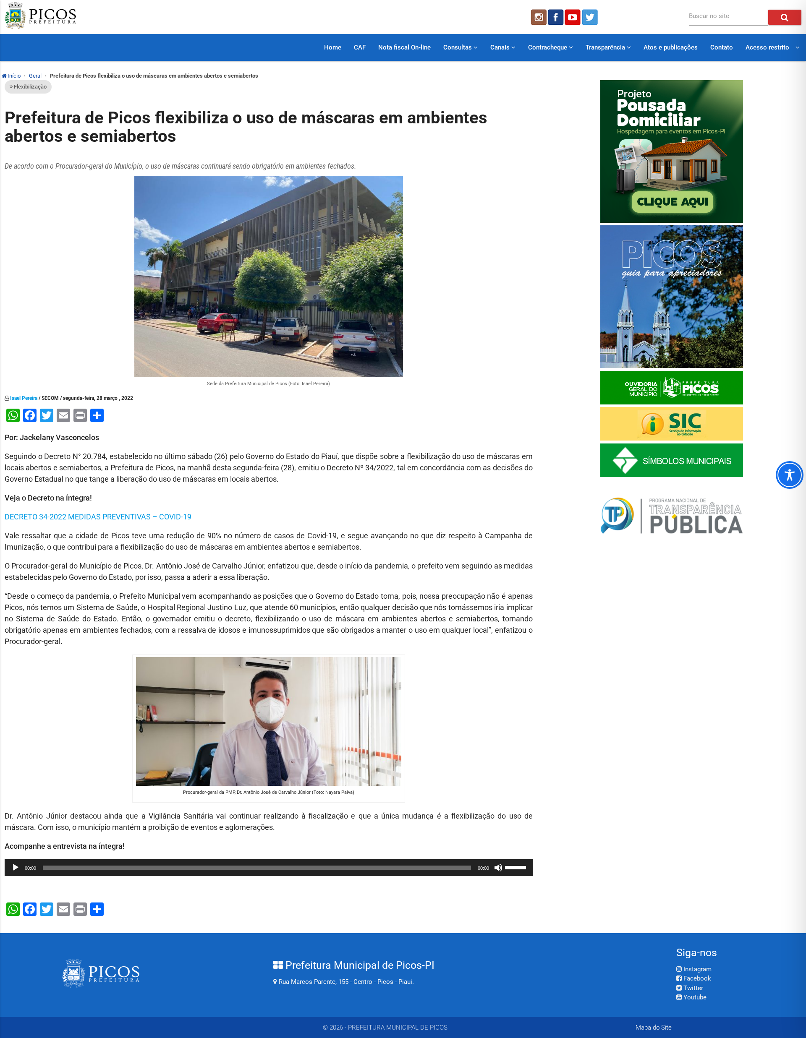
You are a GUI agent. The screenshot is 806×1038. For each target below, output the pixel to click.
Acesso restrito (767, 47)
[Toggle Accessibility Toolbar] (790, 475)
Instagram (697, 969)
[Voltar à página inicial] (40, 27)
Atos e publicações (671, 47)
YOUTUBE (573, 17)
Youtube (694, 997)
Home (332, 47)
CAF (360, 47)
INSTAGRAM (538, 17)
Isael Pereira (23, 398)
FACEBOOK (556, 17)
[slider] (517, 866)
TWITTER (591, 17)
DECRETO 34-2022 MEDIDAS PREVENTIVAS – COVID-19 (98, 516)
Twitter (692, 988)
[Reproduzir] (15, 867)
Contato (721, 47)
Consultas (458, 47)
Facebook (696, 978)
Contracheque (548, 47)
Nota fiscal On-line (404, 47)
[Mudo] (498, 867)
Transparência (606, 47)
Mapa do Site (654, 1027)
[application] (268, 867)
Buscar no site (709, 16)
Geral (35, 76)
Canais (500, 47)
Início (13, 76)
